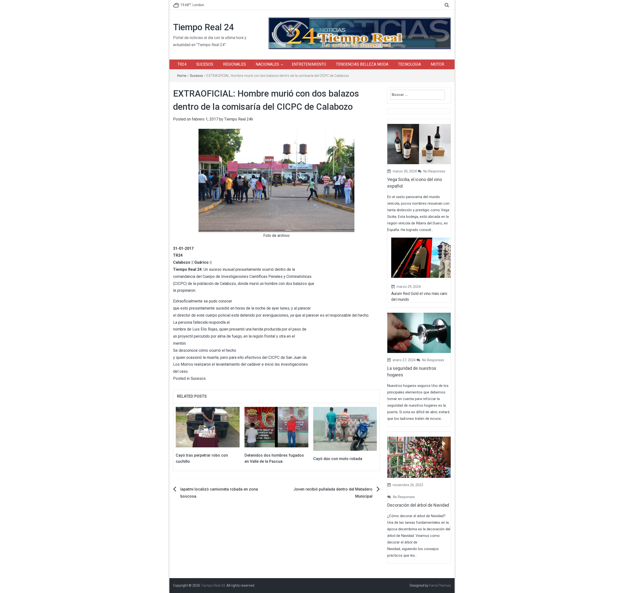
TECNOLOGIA (409, 64)
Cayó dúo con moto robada (337, 458)
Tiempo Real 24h (238, 119)
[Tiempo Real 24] (359, 32)
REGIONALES (234, 64)
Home (181, 76)
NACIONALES (267, 64)
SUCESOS (204, 64)
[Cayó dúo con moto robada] (345, 428)
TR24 (181, 64)
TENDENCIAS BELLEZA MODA (362, 64)
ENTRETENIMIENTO (309, 64)
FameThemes (440, 585)
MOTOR (437, 64)
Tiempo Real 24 (203, 27)
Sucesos (196, 76)
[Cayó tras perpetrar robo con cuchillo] (208, 426)
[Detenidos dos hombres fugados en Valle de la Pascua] (276, 426)
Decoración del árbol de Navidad (418, 505)
